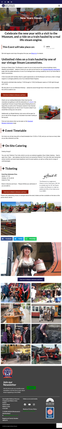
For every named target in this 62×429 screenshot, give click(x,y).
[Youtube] (8, 2)
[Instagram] (5, 2)
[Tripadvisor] (11, 2)
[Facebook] (25, 405)
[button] (59, 5)
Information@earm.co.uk (11, 415)
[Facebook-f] (2, 2)
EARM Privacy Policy (29, 411)
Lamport (31, 102)
